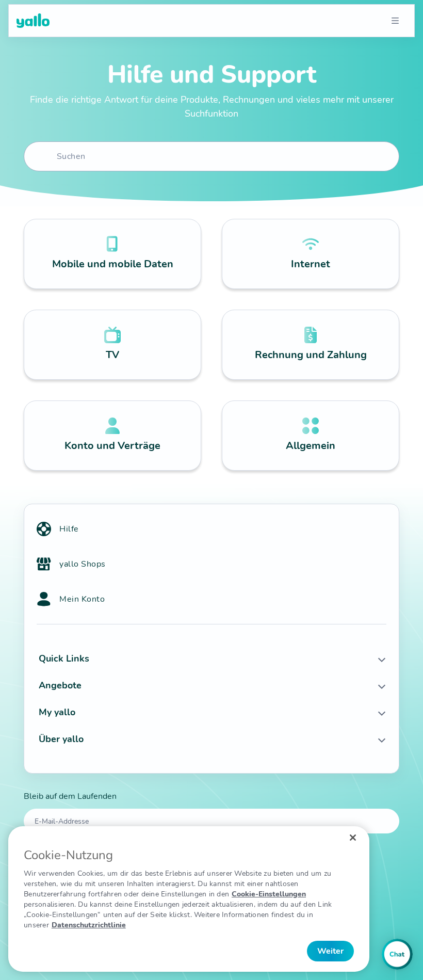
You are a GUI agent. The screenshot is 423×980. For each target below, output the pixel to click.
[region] (188, 899)
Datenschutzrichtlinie (89, 925)
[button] (211, 658)
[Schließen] (352, 837)
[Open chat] (397, 954)
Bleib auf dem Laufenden (70, 796)
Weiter (330, 951)
